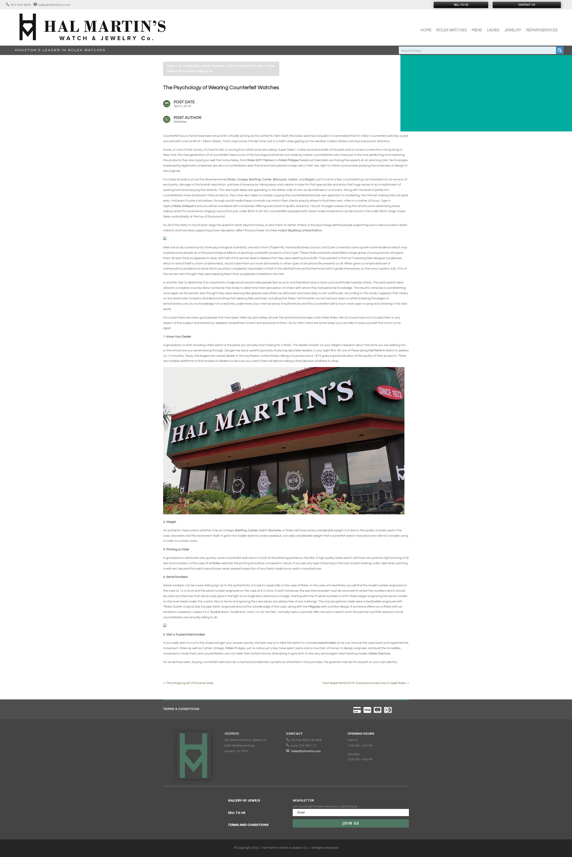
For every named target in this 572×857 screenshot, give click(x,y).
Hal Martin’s (376, 350)
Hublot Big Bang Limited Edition (300, 230)
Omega (242, 179)
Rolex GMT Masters (261, 160)
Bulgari (310, 179)
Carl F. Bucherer (270, 530)
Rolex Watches (451, 30)
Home (426, 30)
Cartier (266, 179)
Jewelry (512, 30)
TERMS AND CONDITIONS (248, 825)
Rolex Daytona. (380, 653)
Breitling (255, 179)
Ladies (493, 30)
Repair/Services (542, 30)
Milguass (314, 606)
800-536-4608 (21, 4)
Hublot (293, 179)
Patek (229, 648)
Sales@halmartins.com (306, 751)
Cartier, (253, 530)
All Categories (189, 66)
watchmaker (327, 642)
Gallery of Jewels (244, 800)
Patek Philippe (288, 160)
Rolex (216, 563)
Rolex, (232, 179)
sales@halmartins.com (54, 4)
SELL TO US (236, 813)
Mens (477, 30)
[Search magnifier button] (560, 50)
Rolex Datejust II (184, 206)
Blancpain (280, 179)
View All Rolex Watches (245, 66)
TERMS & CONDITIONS (181, 709)
